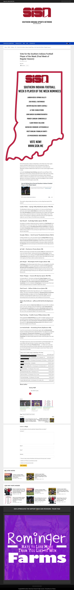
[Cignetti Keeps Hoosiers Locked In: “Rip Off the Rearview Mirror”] (52, 500)
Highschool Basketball (8, 43)
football (27, 414)
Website (21, 454)
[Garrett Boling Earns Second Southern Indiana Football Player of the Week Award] (25, 403)
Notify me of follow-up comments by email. (29, 460)
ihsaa (30, 414)
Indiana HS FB (18, 43)
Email (21, 450)
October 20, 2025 (24, 61)
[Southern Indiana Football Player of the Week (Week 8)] (48, 403)
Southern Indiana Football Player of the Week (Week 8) (48, 407)
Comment (22, 431)
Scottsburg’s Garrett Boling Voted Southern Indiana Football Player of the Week (37, 407)
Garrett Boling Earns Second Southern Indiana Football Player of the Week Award (25, 407)
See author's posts (34, 390)
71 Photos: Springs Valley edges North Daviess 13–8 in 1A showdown (18, 476)
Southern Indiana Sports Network (37, 21)
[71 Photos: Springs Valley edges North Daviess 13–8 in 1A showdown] (8, 476)
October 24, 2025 (17, 478)
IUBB (24, 43)
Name (21, 445)
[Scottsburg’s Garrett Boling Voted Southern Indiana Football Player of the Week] (37, 403)
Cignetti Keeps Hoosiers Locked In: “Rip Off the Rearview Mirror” (62, 499)
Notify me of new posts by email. (27, 462)
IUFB (27, 43)
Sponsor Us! (32, 43)
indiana (33, 414)
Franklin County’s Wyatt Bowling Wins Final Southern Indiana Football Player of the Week (41, 476)
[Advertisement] (37, 32)
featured (24, 414)
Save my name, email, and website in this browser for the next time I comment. (36, 458)
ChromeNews (47, 588)
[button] (70, 43)
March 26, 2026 (16, 494)
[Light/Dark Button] (68, 43)
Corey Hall (32, 388)
